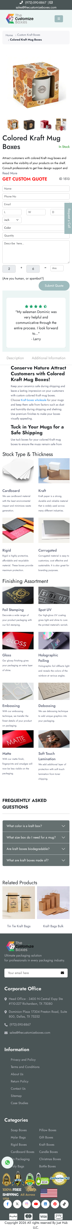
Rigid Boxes (19, 1144)
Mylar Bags (18, 1137)
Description (15, 358)
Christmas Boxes (50, 1159)
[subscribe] (62, 973)
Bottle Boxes (47, 1166)
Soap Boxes (19, 1130)
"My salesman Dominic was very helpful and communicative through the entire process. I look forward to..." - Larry (36, 325)
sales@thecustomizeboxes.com (36, 7)
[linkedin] (45, 1204)
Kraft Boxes (46, 1144)
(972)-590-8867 (35, 2)
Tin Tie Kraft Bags (18, 926)
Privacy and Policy (23, 1059)
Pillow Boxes (47, 1130)
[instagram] (26, 1204)
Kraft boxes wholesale (33, 400)
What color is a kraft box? (24, 826)
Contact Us (18, 1088)
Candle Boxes (48, 1151)
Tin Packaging (20, 1159)
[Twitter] (17, 1204)
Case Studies (19, 1103)
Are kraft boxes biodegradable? (28, 849)
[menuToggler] (59, 18)
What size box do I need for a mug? (31, 837)
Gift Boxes (46, 1137)
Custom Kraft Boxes (28, 35)
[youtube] (36, 1204)
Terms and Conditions (25, 1067)
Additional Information (48, 358)
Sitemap (16, 1095)
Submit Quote (54, 285)
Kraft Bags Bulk (53, 926)
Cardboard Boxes (22, 1151)
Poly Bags (17, 1166)
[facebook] (7, 1204)
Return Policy (19, 1081)
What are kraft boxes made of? (28, 860)
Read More (9, 173)
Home (9, 35)
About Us (17, 1074)
